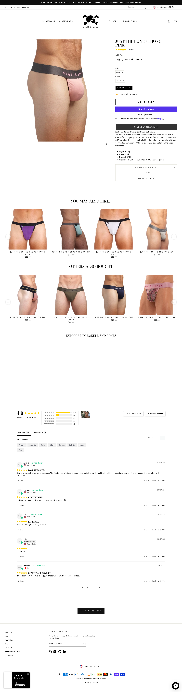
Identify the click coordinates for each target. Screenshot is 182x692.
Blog (6, 636)
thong (22, 445)
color (43, 445)
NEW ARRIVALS (47, 21)
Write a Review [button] (156, 413)
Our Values (9, 640)
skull (52, 445)
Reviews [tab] (21, 432)
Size (117, 68)
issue (81, 445)
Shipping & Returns (21, 7)
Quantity (120, 76)
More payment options (146, 115)
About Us (8, 7)
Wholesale (9, 647)
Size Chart (146, 173)
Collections (130, 21)
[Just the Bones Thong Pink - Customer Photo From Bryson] (85, 414)
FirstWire (95, 682)
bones (62, 445)
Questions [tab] (38, 432)
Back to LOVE (92, 611)
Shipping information (146, 167)
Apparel (113, 21)
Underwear (65, 21)
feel (20, 450)
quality (32, 445)
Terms (7, 644)
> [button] (99, 587)
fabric (72, 445)
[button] (146, 127)
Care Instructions (146, 178)
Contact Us (9, 655)
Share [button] (22, 481)
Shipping (119, 59)
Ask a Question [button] (135, 413)
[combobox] (138, 7)
